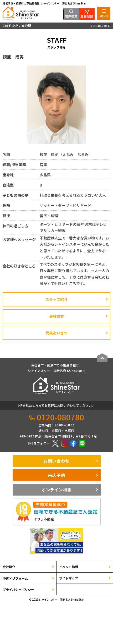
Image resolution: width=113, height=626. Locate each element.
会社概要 (56, 316)
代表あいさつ (56, 333)
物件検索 (71, 16)
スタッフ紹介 (56, 299)
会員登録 (86, 16)
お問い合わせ (56, 461)
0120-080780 (60, 417)
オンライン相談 (56, 489)
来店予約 (56, 475)
